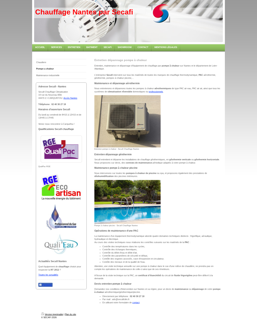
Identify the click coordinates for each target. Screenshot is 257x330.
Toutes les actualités (48, 275)
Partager (47, 284)
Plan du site (70, 314)
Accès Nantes (70, 98)
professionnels (156, 91)
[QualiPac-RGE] (61, 149)
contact (136, 302)
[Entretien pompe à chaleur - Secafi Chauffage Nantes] (127, 121)
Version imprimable (54, 314)
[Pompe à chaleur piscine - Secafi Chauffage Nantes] (127, 202)
